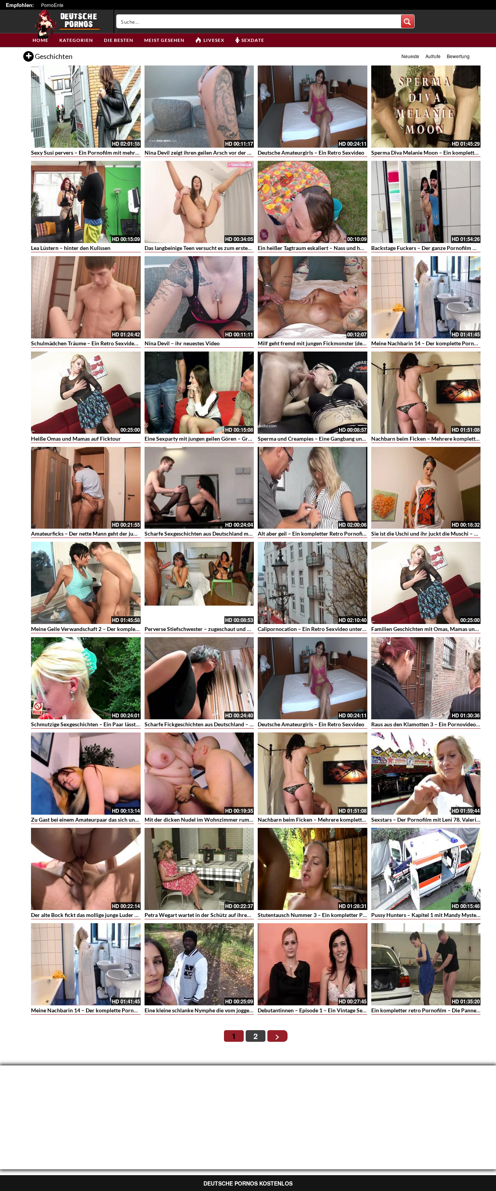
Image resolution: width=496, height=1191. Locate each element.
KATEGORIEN (76, 40)
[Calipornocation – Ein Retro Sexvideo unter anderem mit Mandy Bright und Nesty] (312, 583)
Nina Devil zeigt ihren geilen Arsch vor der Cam (201, 152)
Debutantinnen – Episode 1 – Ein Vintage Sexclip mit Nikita (329, 1010)
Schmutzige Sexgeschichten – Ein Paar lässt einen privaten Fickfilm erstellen (122, 724)
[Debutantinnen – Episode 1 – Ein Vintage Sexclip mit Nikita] (312, 964)
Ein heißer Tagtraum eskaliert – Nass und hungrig (316, 248)
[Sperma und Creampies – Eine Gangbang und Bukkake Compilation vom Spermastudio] (312, 393)
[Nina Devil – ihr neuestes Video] (199, 297)
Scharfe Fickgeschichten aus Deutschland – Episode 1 (209, 724)
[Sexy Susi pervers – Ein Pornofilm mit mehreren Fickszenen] (86, 106)
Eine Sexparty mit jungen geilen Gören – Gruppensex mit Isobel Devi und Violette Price (249, 438)
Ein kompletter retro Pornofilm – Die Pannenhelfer (432, 1010)
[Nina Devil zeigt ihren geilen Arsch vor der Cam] (199, 106)
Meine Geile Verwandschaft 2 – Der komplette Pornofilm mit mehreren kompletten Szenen (140, 629)
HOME (40, 40)
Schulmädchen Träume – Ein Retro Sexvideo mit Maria (96, 343)
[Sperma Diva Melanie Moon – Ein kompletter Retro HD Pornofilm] (426, 106)
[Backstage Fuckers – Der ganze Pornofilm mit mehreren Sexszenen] (426, 202)
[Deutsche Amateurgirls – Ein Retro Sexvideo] (312, 106)
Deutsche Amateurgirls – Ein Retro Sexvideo (311, 152)
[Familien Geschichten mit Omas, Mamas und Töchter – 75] (426, 583)
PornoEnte (52, 5)
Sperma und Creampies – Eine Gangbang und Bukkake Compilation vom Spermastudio (361, 438)
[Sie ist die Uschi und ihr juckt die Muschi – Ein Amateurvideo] (426, 488)
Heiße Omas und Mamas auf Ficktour (76, 438)
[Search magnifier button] (407, 21)
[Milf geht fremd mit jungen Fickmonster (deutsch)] (312, 297)
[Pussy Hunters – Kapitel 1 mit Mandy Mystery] (426, 869)
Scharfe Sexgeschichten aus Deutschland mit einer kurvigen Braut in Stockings (239, 533)
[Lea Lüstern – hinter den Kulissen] (86, 202)
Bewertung (458, 56)
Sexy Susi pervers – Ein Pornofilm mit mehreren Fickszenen (102, 152)
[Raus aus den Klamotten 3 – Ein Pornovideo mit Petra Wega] (426, 678)
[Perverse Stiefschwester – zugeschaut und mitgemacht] (199, 583)
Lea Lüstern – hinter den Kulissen (70, 248)
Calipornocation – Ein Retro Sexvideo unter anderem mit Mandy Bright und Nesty (356, 629)
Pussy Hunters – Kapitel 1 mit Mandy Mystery (426, 915)
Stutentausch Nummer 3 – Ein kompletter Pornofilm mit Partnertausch (343, 915)
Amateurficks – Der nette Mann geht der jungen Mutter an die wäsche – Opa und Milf (133, 533)
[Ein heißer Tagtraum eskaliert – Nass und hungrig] (312, 202)
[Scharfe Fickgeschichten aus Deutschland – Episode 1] (199, 678)
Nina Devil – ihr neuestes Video (182, 343)
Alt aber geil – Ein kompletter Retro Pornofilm (313, 533)
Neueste (410, 56)
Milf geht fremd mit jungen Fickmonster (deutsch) (317, 343)
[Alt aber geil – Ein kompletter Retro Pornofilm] (312, 488)
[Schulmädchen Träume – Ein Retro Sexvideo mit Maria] (86, 297)
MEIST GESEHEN (164, 40)
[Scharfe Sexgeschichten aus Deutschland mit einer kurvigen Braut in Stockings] (199, 488)
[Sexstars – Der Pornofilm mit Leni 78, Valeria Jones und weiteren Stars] (426, 774)
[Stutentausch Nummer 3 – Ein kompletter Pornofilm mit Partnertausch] (312, 869)
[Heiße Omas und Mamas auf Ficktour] (86, 393)
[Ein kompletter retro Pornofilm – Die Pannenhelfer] (426, 964)
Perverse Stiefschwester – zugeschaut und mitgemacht (210, 629)
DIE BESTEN (118, 40)
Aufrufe (433, 56)
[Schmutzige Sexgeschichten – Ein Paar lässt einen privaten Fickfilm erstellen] (86, 678)
